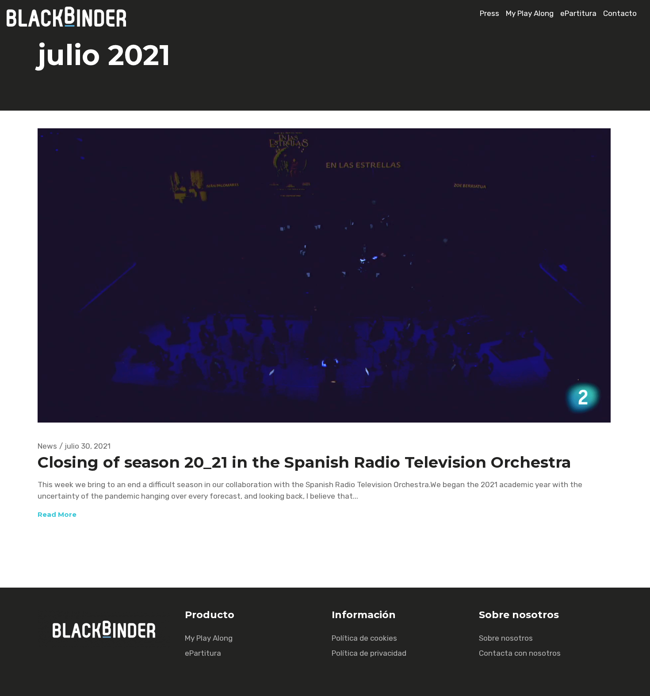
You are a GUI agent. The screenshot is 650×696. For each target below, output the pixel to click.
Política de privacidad (369, 653)
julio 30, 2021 (88, 446)
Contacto (620, 13)
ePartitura (578, 13)
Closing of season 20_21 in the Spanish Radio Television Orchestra (304, 462)
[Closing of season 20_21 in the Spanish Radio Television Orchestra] (324, 275)
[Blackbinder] (71, 23)
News (47, 446)
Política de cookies (364, 638)
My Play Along (530, 13)
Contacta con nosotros (520, 653)
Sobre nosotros (506, 638)
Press (489, 13)
